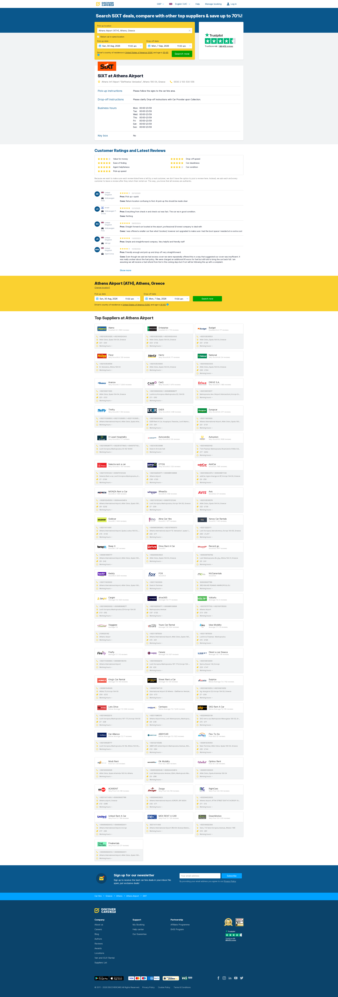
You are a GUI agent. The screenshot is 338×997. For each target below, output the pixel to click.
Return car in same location (112, 37)
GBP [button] (159, 4)
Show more (125, 270)
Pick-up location (104, 26)
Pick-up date (102, 41)
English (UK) (181, 4)
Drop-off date (152, 41)
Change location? (102, 287)
